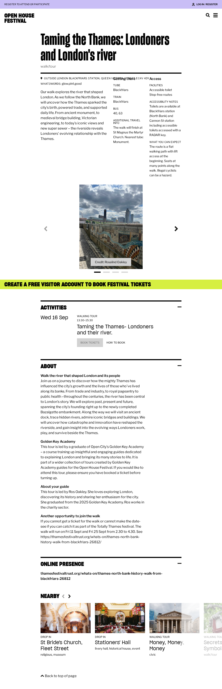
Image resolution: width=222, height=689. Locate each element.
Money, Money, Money (166, 645)
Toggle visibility (179, 307)
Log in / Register (207, 4)
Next (173, 229)
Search (208, 15)
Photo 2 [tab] (106, 272)
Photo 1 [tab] (97, 272)
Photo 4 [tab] (124, 272)
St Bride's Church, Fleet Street (62, 645)
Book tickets (90, 342)
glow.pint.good (72, 83)
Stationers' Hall (113, 642)
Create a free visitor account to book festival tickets (77, 284)
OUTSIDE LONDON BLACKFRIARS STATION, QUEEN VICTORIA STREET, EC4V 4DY (96, 78)
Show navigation (215, 15)
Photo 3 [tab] (115, 272)
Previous (49, 229)
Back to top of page (61, 676)
